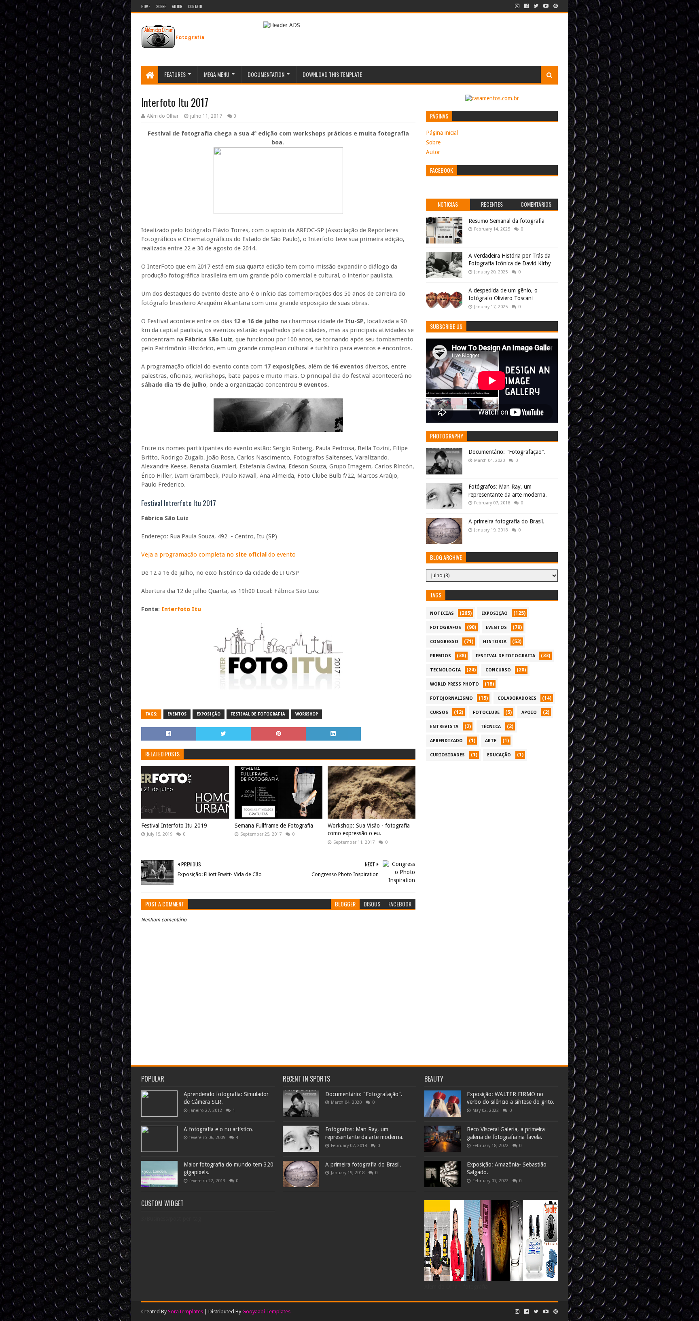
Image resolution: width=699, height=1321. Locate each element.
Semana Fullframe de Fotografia (274, 825)
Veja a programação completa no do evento (218, 554)
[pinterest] (555, 6)
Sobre (161, 6)
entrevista (444, 726)
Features (175, 74)
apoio (529, 712)
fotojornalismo (451, 698)
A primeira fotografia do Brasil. (506, 521)
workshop (306, 714)
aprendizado (446, 740)
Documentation (266, 74)
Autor (177, 6)
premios (440, 655)
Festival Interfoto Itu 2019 (174, 825)
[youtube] (546, 6)
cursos (439, 712)
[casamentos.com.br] (492, 98)
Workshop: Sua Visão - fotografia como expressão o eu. (369, 829)
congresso (444, 641)
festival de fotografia (258, 714)
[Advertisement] (492, 821)
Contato (195, 6)
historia (494, 641)
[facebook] (526, 6)
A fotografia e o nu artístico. (219, 1129)
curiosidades (447, 755)
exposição (208, 714)
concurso (498, 670)
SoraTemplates (185, 1311)
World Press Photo (454, 684)
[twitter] (536, 6)
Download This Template (332, 74)
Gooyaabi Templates (266, 1311)
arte (490, 740)
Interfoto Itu (181, 609)
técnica (491, 726)
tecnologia (445, 670)
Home (145, 6)
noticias (442, 613)
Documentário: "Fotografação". (507, 452)
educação (499, 755)
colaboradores (517, 698)
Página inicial (442, 132)
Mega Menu (216, 74)
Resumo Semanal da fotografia (506, 221)
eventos (176, 714)
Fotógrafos (445, 627)
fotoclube (486, 712)
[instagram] (517, 6)
